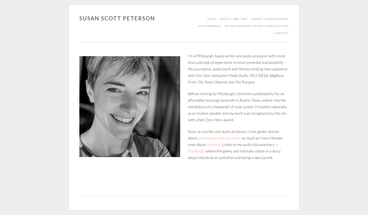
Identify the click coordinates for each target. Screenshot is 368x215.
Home (211, 19)
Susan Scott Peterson (117, 18)
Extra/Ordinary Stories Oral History (257, 26)
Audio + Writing (233, 19)
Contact (281, 33)
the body (214, 144)
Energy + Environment (270, 19)
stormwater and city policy (219, 138)
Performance (210, 26)
